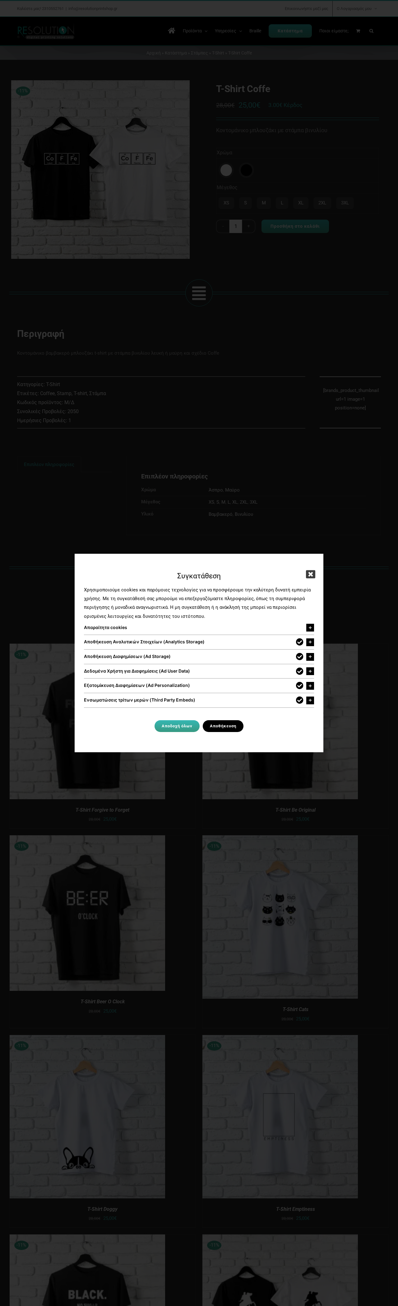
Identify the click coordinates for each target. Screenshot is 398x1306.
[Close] (310, 574)
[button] (199, 628)
